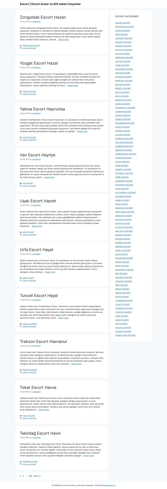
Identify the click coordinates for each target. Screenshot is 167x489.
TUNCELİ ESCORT (29, 324)
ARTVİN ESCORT (123, 61)
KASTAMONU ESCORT (125, 193)
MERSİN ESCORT (123, 247)
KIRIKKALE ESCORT (124, 208)
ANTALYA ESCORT (123, 50)
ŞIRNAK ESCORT (123, 293)
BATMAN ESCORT (123, 77)
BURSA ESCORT (122, 104)
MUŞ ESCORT (121, 254)
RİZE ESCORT (121, 274)
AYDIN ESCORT (122, 65)
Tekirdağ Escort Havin (40, 433)
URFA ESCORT (28, 278)
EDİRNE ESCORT (122, 131)
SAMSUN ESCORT (123, 281)
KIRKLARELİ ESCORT (124, 212)
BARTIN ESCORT (123, 73)
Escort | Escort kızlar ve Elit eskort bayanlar (50, 4)
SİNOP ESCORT (122, 289)
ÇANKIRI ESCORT (123, 112)
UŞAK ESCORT (28, 232)
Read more (64, 39)
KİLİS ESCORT (121, 204)
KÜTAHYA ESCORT (124, 227)
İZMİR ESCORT (122, 177)
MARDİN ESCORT (123, 243)
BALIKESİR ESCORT (124, 69)
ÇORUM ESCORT (123, 115)
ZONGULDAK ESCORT (31, 46)
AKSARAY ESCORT (124, 38)
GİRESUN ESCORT (123, 150)
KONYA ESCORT (122, 223)
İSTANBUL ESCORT (124, 173)
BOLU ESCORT (122, 96)
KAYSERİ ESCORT (123, 196)
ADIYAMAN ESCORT (124, 27)
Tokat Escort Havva (38, 387)
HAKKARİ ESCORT (123, 158)
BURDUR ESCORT (123, 100)
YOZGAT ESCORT (29, 91)
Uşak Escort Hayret (38, 200)
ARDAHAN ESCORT (124, 58)
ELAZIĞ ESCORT (123, 135)
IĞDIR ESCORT (122, 166)
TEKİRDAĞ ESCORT (30, 462)
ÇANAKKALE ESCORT (125, 108)
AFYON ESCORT (122, 30)
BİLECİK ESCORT (123, 85)
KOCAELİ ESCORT (123, 220)
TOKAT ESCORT (28, 416)
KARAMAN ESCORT (124, 185)
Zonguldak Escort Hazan (43, 17)
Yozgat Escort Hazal (39, 63)
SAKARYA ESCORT (124, 277)
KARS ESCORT (122, 189)
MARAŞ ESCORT (123, 239)
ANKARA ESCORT (123, 46)
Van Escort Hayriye (37, 154)
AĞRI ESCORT (121, 34)
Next (37, 476)
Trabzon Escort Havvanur (43, 341)
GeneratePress (109, 485)
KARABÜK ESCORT (124, 181)
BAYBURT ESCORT (124, 81)
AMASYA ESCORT (123, 42)
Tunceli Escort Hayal (39, 295)
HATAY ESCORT (122, 162)
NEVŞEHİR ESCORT (124, 258)
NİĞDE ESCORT (122, 262)
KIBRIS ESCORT (122, 200)
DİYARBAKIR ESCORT (125, 123)
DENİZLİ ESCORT (123, 119)
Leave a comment (29, 48)
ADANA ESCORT (122, 23)
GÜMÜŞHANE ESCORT (125, 154)
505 (31, 476)
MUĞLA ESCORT (123, 250)
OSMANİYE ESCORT (124, 270)
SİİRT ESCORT (121, 285)
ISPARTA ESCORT (123, 169)
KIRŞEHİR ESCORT (123, 216)
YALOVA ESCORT (29, 137)
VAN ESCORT (27, 183)
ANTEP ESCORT (122, 54)
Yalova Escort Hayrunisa (42, 109)
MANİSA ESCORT (123, 235)
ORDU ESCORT (122, 266)
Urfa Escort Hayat (36, 249)
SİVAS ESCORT (122, 297)
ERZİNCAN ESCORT (124, 139)
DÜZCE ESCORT (122, 127)
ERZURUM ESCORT (124, 142)
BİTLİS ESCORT (122, 92)
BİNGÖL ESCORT (123, 88)
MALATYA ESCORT (124, 231)
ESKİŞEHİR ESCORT (124, 146)
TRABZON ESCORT (29, 370)
